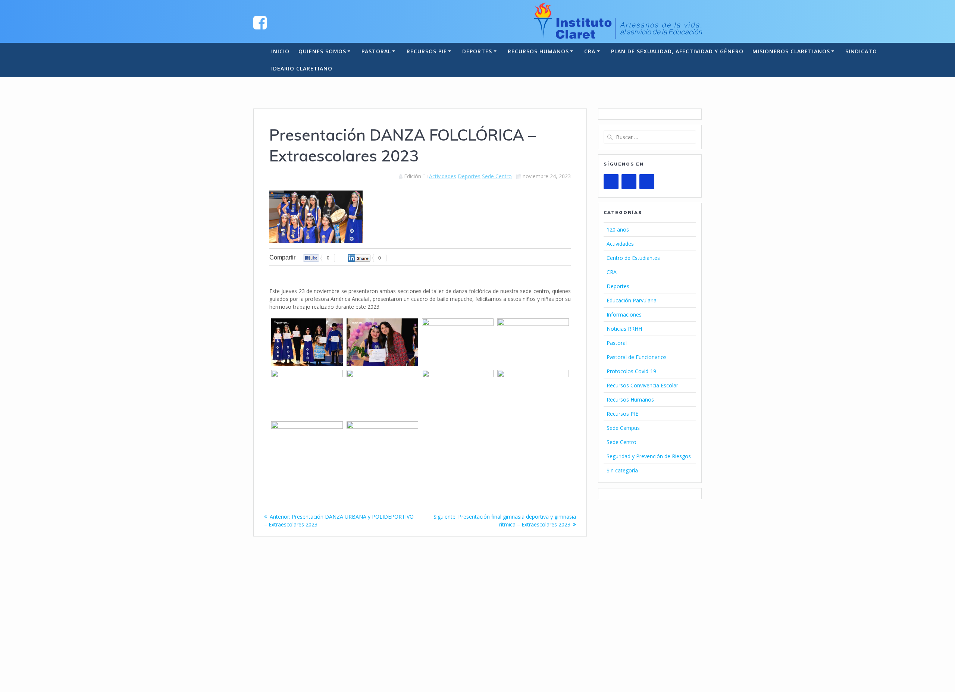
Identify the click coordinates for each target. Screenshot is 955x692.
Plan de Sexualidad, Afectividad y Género (677, 51)
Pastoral (376, 51)
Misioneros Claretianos (791, 51)
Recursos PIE (427, 51)
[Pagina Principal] (260, 22)
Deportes (477, 51)
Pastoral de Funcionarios (637, 357)
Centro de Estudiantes (633, 257)
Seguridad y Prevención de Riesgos (649, 456)
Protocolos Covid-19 (631, 371)
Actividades (442, 176)
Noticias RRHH (624, 328)
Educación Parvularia (632, 300)
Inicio (280, 51)
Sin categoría (622, 470)
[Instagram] (646, 181)
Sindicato (861, 51)
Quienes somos (322, 51)
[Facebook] (628, 181)
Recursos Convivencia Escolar (642, 385)
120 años (618, 229)
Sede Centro (497, 176)
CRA (589, 51)
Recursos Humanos (538, 51)
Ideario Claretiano (301, 68)
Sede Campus (623, 427)
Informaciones (624, 314)
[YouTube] (611, 181)
